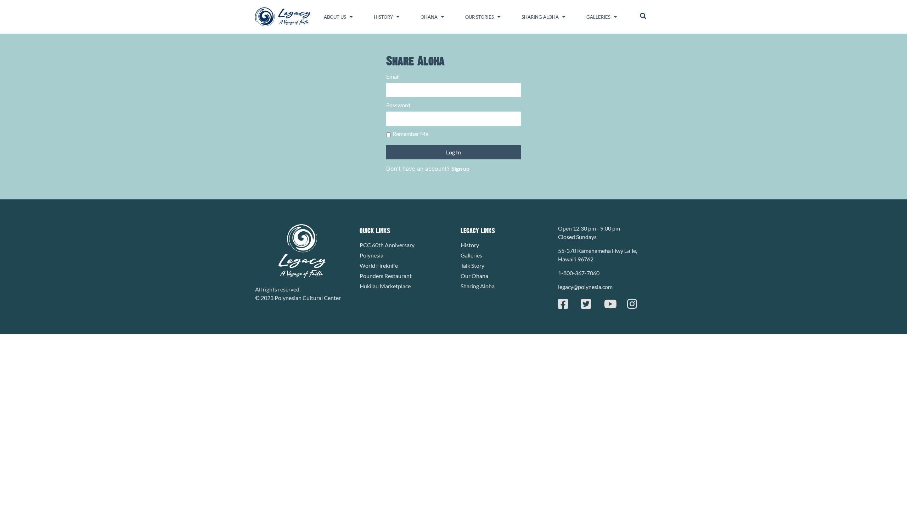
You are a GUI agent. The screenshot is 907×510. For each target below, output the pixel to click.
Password (398, 105)
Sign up (460, 168)
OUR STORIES (479, 17)
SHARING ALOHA (540, 17)
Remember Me (410, 134)
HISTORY (383, 17)
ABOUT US (335, 17)
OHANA (429, 17)
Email (393, 77)
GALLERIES (598, 17)
